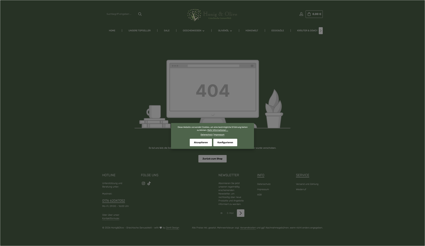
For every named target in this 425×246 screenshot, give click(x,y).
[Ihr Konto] (301, 14)
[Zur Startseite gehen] (212, 15)
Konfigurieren (225, 142)
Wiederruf (301, 189)
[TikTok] (149, 184)
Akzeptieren (201, 142)
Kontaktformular (110, 218)
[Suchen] (139, 14)
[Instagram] (144, 184)
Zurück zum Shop (212, 158)
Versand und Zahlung (307, 184)
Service (302, 175)
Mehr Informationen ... (217, 130)
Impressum (263, 189)
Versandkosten (248, 227)
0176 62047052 (113, 201)
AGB (259, 194)
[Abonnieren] (240, 213)
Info (260, 175)
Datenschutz (264, 184)
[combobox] (121, 14)
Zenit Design (172, 227)
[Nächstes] (321, 30)
